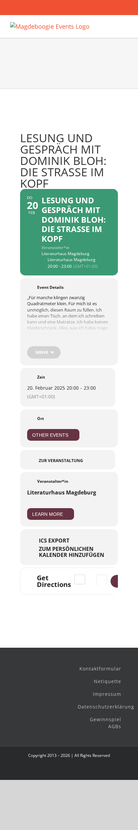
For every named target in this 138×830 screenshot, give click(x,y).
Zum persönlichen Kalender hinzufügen (71, 552)
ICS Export (54, 541)
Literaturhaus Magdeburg (61, 492)
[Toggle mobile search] (113, 25)
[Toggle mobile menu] (125, 25)
